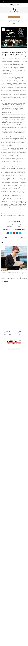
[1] (14, 168)
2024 (9, 221)
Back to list (14, 237)
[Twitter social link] (12, 1)
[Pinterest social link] (14, 233)
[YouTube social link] (16, 1)
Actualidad (15, 11)
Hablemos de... (4, 270)
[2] (24, 179)
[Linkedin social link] (17, 1)
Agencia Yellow (16, 221)
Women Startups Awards (19, 229)
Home (11, 11)
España (19, 226)
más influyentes (6, 229)
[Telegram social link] (20, 233)
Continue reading (4, 281)
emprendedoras (10, 226)
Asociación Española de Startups (13, 224)
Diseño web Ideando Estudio (19, 346)
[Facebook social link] (10, 1)
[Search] (27, 1)
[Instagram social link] (14, 1)
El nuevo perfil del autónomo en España (13, 272)
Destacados (16, 16)
